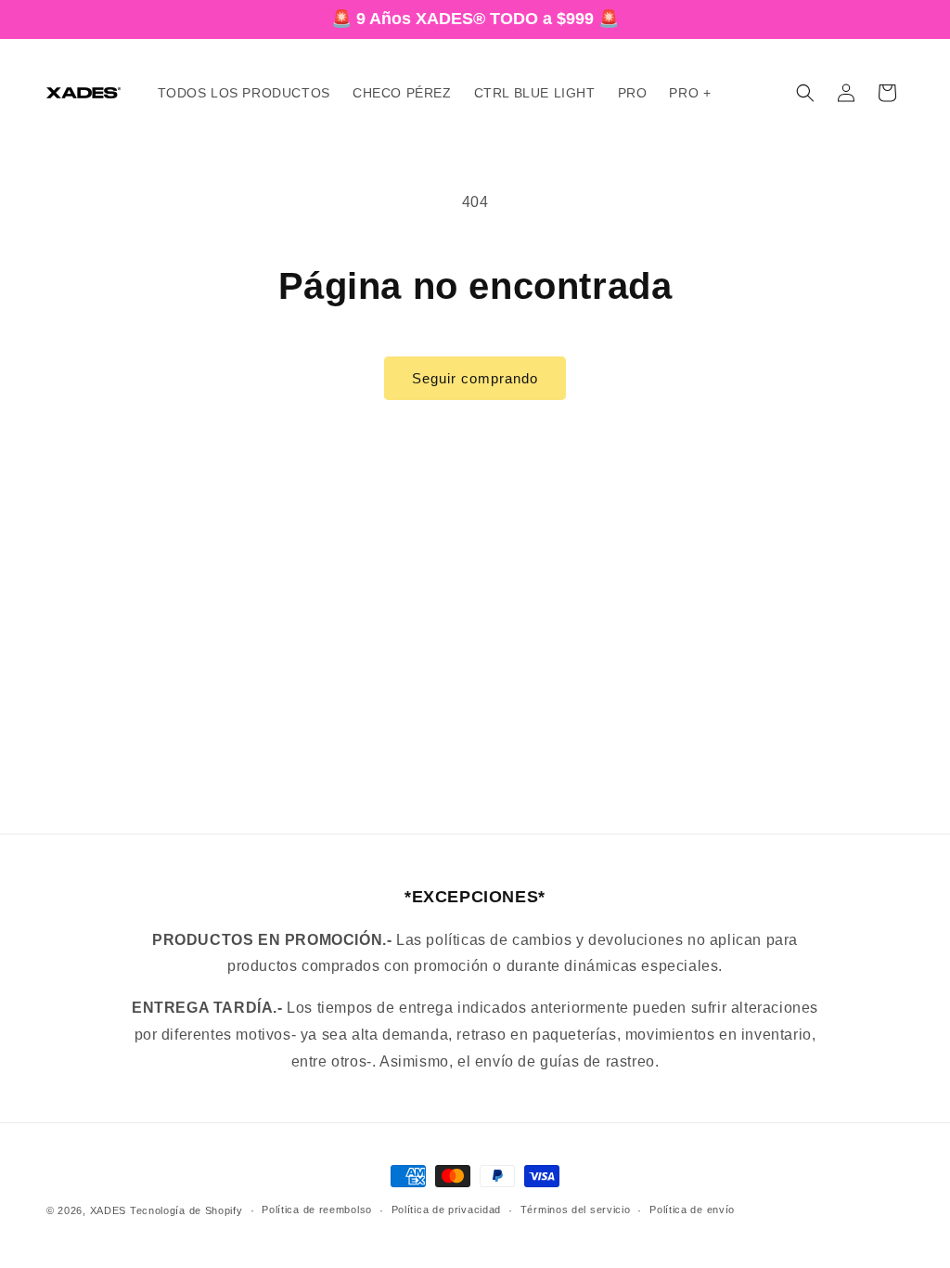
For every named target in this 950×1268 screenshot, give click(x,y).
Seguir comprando (475, 378)
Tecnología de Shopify (186, 1210)
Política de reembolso (317, 1209)
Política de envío (692, 1209)
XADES (108, 1210)
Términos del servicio (575, 1209)
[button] (805, 92)
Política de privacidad (446, 1209)
